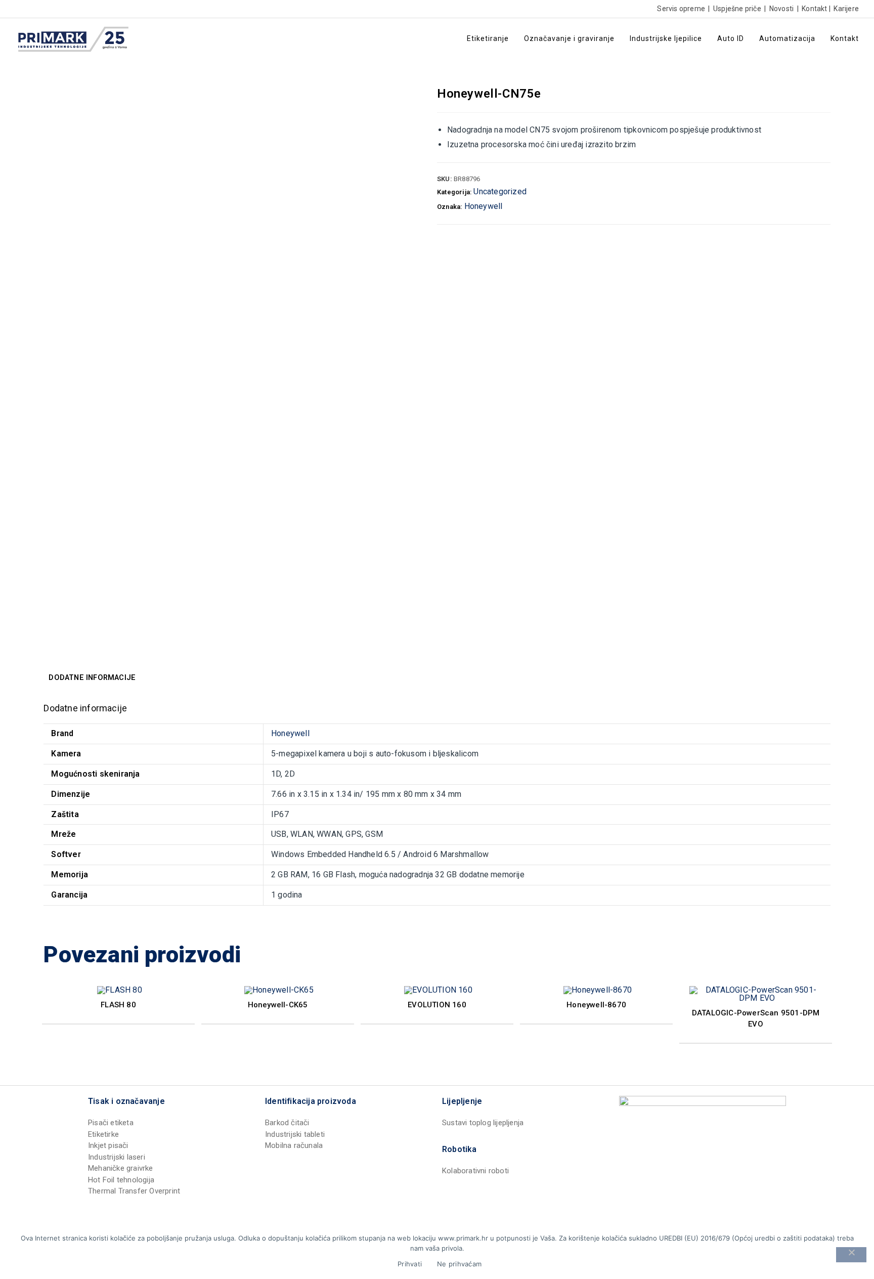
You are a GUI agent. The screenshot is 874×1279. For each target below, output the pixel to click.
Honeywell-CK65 (278, 1004)
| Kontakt (811, 9)
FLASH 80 (118, 1004)
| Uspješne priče (734, 9)
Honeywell (483, 206)
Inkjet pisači (108, 1145)
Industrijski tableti (295, 1134)
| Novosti (778, 9)
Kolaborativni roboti (475, 1170)
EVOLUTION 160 (437, 1004)
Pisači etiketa (111, 1122)
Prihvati (410, 1264)
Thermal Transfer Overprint (134, 1191)
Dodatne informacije (92, 677)
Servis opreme (681, 9)
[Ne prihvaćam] (851, 1254)
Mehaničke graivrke (120, 1168)
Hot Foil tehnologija (121, 1179)
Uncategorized (500, 191)
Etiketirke (103, 1134)
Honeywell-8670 (596, 1004)
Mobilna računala (294, 1145)
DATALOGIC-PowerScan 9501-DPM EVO (756, 1018)
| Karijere (843, 9)
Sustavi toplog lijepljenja (482, 1122)
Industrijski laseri (116, 1157)
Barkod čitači (287, 1122)
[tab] (92, 678)
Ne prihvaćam (459, 1264)
